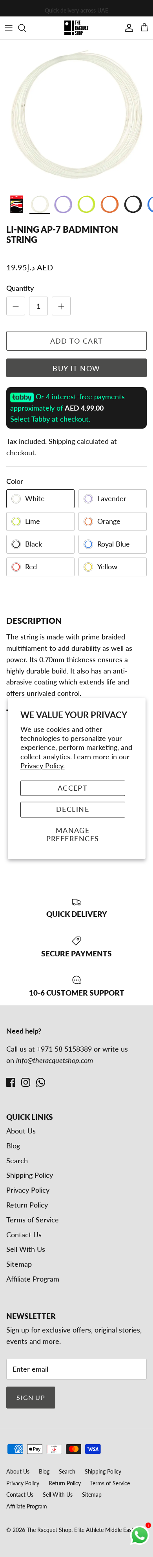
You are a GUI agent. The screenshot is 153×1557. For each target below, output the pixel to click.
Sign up (30, 1397)
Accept (73, 788)
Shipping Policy (29, 1175)
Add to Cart (76, 341)
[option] (76, 114)
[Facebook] (10, 1082)
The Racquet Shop (49, 1529)
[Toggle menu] (8, 27)
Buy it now (76, 368)
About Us (21, 1130)
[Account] (127, 27)
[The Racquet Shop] (76, 27)
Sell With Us (25, 1249)
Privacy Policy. (42, 766)
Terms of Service (32, 1219)
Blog (13, 1145)
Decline (72, 809)
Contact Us (24, 1234)
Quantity (20, 288)
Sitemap (19, 1264)
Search (17, 1160)
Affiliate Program (32, 1279)
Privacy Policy (27, 1190)
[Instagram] (25, 1082)
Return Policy (27, 1204)
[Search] (26, 27)
